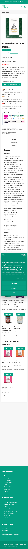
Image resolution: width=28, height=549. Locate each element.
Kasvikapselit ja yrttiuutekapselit (9, 132)
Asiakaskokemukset (9, 504)
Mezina (9, 133)
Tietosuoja (7, 515)
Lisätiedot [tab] (14, 142)
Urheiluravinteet (8, 482)
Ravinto (6, 484)
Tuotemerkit (7, 487)
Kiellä (14, 292)
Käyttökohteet (8, 480)
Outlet (6, 491)
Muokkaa (13, 288)
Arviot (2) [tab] (14, 145)
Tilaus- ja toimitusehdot (10, 511)
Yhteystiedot (7, 509)
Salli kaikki (14, 283)
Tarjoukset (7, 489)
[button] (24, 17)
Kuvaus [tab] (14, 139)
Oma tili (6, 518)
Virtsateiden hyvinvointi (7, 130)
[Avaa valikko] (21, 7)
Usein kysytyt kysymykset (11, 502)
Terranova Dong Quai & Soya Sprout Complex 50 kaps (7, 328)
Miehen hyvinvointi (19, 129)
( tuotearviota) (13, 53)
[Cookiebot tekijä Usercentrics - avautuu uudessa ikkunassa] (20, 255)
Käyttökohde (12, 129)
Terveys (7, 12)
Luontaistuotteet (16, 130)
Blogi (5, 506)
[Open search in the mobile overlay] (18, 7)
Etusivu (3, 12)
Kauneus (6, 478)
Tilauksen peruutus (9, 513)
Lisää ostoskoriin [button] (7, 309)
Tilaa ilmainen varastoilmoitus (12, 84)
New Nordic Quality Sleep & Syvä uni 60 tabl (19, 302)
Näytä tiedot (20, 278)
